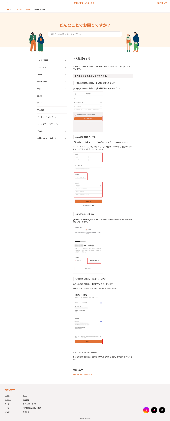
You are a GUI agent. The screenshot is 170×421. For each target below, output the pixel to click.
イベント (8, 408)
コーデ (7, 404)
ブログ (7, 412)
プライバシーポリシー (30, 404)
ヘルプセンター (17, 9)
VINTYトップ (162, 3)
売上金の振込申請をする (82, 374)
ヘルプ (25, 396)
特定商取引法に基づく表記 (32, 408)
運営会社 (26, 412)
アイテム (8, 400)
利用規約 (26, 400)
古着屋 (7, 396)
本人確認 (28, 9)
